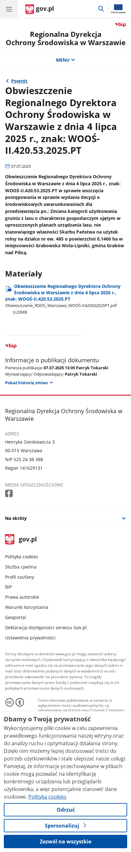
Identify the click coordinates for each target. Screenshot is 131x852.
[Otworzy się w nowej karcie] (9, 493)
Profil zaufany (19, 577)
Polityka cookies (21, 557)
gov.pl (27, 539)
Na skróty (16, 518)
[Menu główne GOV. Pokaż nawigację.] (9, 9)
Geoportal (15, 617)
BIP (8, 587)
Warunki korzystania (26, 607)
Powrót (19, 81)
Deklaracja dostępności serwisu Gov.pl (46, 627)
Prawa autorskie (22, 597)
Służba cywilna (21, 567)
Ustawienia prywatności (30, 638)
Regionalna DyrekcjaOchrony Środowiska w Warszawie (66, 38)
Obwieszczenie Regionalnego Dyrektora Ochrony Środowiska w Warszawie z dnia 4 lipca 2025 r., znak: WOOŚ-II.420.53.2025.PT (63, 299)
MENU (63, 60)
